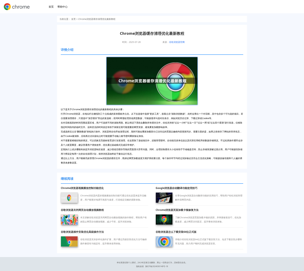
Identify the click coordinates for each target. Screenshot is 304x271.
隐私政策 (140, 266)
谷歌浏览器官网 (177, 41)
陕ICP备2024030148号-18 (156, 266)
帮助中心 (62, 6)
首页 (51, 6)
